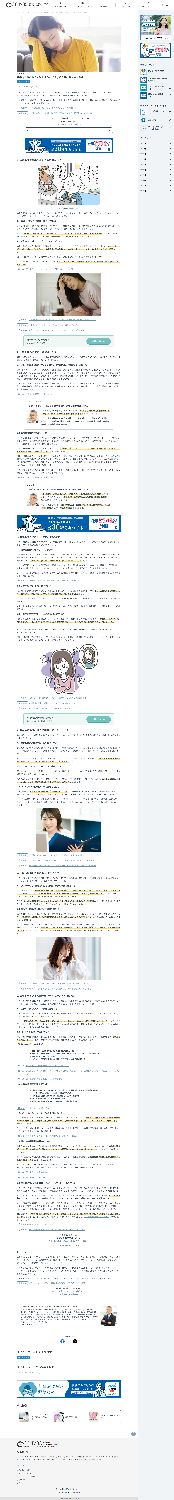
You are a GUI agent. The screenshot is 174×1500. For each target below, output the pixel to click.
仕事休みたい (23, 86)
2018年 (143, 180)
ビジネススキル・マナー (26, 1476)
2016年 (143, 190)
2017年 (143, 185)
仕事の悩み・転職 (23, 82)
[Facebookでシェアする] (62, 1341)
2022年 (143, 159)
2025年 (143, 143)
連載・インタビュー (24, 1483)
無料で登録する (98, 719)
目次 (28, 130)
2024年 (143, 148)
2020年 (143, 169)
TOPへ (133, 1434)
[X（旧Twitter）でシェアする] (75, 1341)
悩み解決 (35, 86)
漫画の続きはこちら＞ (75, 208)
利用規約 (59, 1489)
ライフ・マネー (22, 1480)
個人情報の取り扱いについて (72, 1489)
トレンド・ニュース (24, 1473)
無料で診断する (98, 341)
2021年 (143, 164)
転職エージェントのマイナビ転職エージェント (29, 12)
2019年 (143, 175)
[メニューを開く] (162, 5)
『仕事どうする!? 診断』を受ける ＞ (69, 124)
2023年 (143, 153)
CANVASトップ (48, 12)
